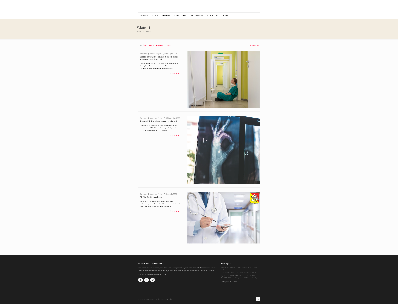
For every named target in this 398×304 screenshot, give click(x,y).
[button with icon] (140, 280)
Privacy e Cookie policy (229, 281)
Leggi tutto (175, 73)
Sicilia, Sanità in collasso (151, 197)
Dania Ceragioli (155, 54)
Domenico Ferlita (156, 118)
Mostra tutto (255, 45)
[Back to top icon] (258, 299)
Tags (160, 45)
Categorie (149, 45)
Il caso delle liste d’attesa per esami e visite (159, 121)
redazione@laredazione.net (156, 274)
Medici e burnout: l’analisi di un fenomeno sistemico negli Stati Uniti (159, 58)
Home (139, 32)
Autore (169, 45)
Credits (169, 299)
